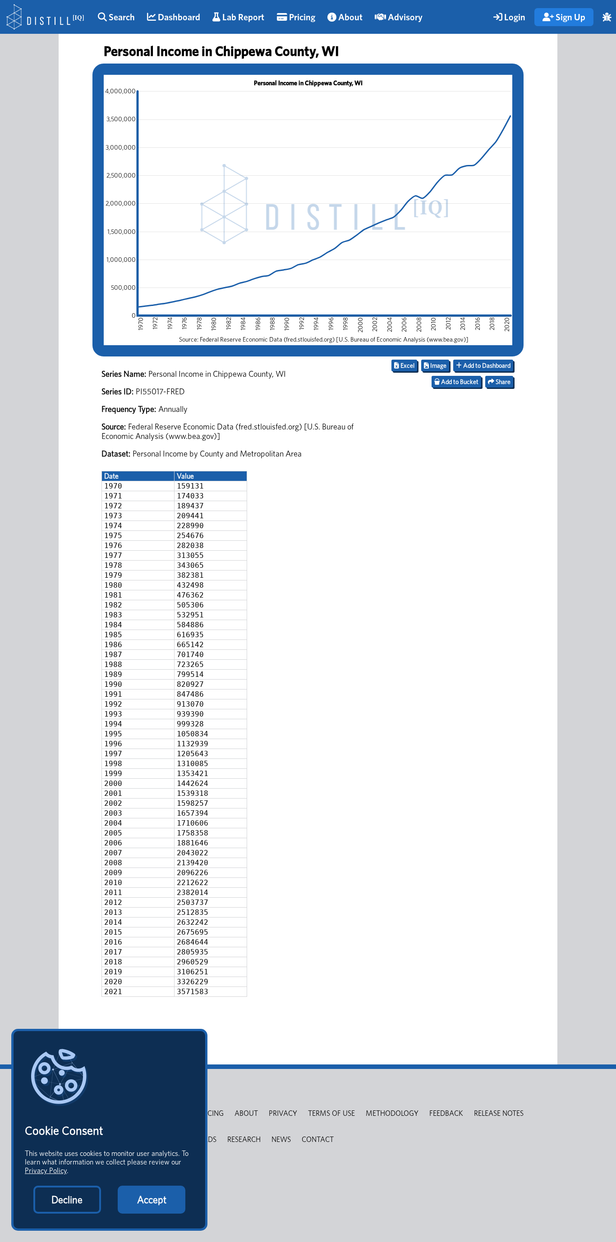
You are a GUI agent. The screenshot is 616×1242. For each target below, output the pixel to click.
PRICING (211, 1113)
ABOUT (246, 1113)
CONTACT (318, 1139)
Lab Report (242, 17)
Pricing (301, 17)
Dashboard (178, 17)
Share (502, 381)
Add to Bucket (459, 381)
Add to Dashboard (486, 365)
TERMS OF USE (331, 1113)
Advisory (404, 17)
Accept (151, 1199)
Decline (67, 1199)
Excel (406, 365)
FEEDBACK (446, 1113)
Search (121, 17)
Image (437, 365)
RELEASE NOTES (499, 1113)
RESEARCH (244, 1139)
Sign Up (569, 17)
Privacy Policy (46, 1170)
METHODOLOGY (392, 1113)
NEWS (281, 1139)
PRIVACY (283, 1113)
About (349, 17)
